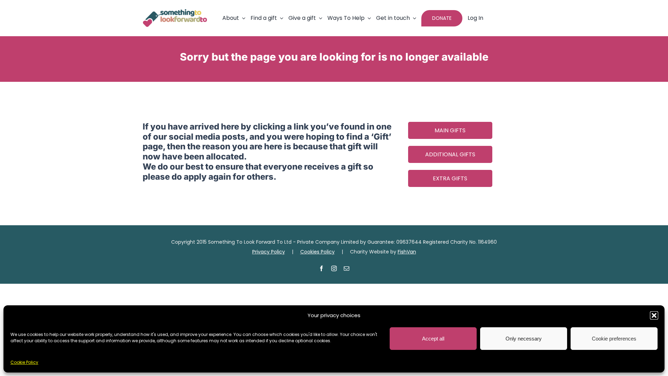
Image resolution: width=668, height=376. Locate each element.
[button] (654, 315)
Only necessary (524, 339)
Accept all (433, 339)
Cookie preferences (614, 339)
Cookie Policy (24, 362)
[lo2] (175, 12)
